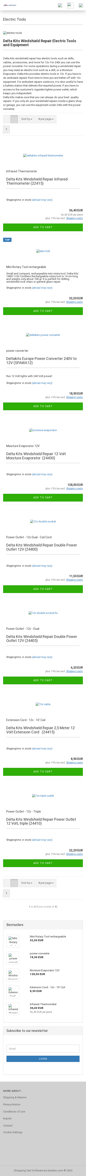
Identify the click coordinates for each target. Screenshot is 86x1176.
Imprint (7, 1118)
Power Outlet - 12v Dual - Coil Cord (29, 537)
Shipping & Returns (15, 1097)
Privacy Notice (11, 1104)
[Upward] (74, 1170)
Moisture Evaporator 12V (23, 446)
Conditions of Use (14, 1111)
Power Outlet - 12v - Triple (23, 811)
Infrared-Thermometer (21, 171)
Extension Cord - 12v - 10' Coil (25, 720)
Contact (8, 1125)
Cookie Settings (13, 1132)
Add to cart (43, 227)
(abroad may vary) (42, 199)
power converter (17, 350)
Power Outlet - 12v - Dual (22, 628)
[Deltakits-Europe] (8, 5)
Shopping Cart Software (28, 1170)
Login (43, 1058)
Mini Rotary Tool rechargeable (26, 267)
